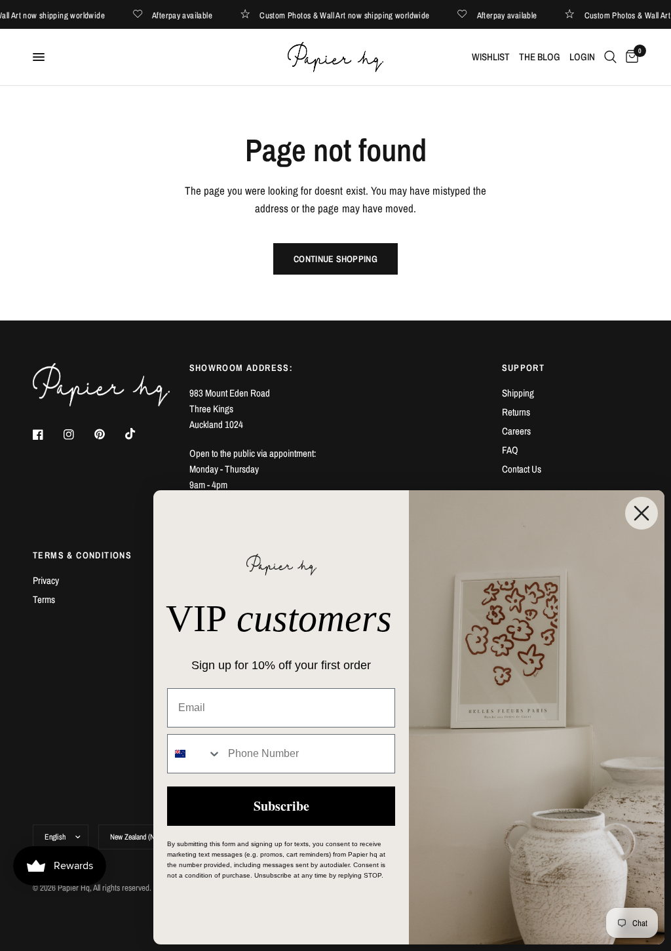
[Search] (610, 57)
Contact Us (521, 469)
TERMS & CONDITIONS (82, 555)
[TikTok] (139, 433)
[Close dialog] (641, 513)
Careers (516, 431)
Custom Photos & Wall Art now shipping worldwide (352, 15)
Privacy (46, 580)
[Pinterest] (108, 433)
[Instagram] (78, 434)
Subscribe (281, 805)
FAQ (510, 450)
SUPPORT (523, 367)
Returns (516, 412)
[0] (629, 57)
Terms (44, 599)
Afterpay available (190, 15)
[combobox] (194, 754)
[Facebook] (47, 434)
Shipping (518, 393)
